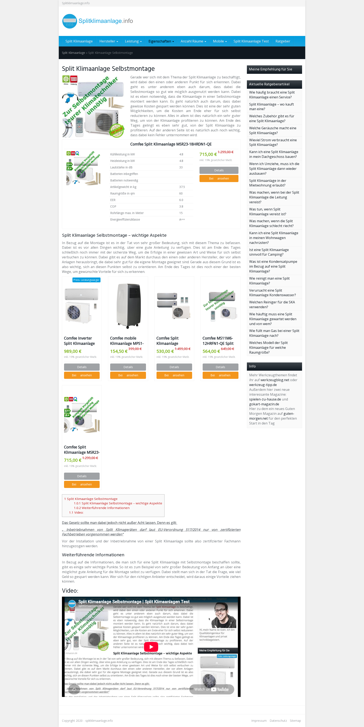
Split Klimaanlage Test (251, 41)
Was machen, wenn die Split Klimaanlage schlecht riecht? (271, 223)
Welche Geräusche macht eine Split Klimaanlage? (272, 130)
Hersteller (107, 41)
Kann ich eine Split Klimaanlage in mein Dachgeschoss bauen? (273, 154)
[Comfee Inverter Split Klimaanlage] (82, 306)
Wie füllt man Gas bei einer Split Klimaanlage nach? (274, 333)
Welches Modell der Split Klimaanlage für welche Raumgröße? (268, 347)
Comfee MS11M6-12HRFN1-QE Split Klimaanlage (218, 341)
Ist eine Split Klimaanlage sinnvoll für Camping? (269, 252)
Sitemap (295, 721)
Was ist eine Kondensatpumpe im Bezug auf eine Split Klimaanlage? (273, 266)
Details (219, 170)
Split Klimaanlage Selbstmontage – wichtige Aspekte (118, 503)
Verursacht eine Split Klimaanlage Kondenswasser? (272, 292)
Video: (76, 512)
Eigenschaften (160, 41)
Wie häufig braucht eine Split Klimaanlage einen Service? (272, 94)
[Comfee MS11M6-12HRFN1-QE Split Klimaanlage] (220, 306)
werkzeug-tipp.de (263, 384)
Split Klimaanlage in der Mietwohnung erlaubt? (267, 183)
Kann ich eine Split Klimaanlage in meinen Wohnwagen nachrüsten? (273, 238)
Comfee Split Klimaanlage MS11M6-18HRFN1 (173, 341)
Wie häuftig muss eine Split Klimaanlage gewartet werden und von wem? (272, 319)
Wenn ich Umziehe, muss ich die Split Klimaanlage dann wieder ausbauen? (274, 168)
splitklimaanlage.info (99, 721)
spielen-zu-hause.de (265, 399)
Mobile (219, 41)
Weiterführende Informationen (102, 508)
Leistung (132, 41)
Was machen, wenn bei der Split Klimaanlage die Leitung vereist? (274, 197)
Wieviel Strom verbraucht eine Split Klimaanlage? (273, 142)
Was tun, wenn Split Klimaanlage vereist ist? (267, 211)
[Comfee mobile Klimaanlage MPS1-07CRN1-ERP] (128, 306)
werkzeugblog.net (275, 380)
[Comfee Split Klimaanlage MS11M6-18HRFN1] (174, 306)
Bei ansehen (219, 178)
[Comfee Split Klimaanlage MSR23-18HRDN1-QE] (83, 168)
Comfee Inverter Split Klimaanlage (79, 341)
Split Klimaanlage (79, 41)
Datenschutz (278, 721)
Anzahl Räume (192, 41)
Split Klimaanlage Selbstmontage (91, 499)
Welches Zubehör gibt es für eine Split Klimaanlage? (271, 118)
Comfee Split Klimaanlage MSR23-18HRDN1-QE (171, 144)
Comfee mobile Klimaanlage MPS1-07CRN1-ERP (127, 341)
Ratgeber (283, 41)
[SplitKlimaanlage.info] (100, 21)
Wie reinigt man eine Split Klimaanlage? (269, 281)
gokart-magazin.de (264, 404)
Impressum (259, 721)
